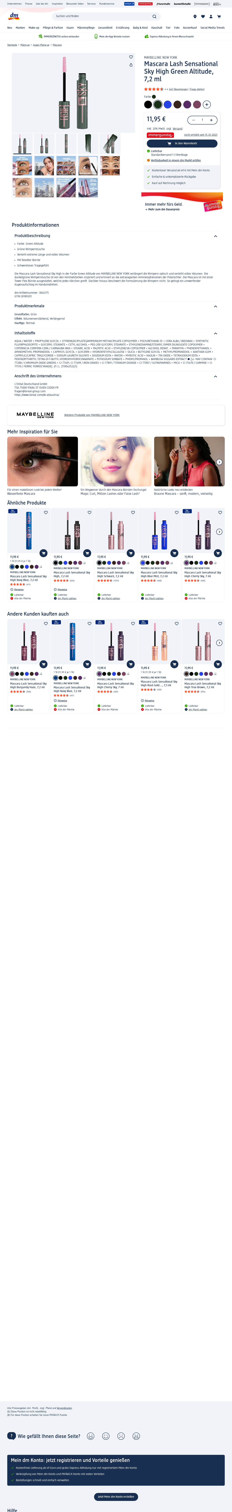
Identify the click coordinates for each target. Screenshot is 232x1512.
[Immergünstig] (145, 4)
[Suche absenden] (154, 16)
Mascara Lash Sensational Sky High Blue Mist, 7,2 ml (159, 574)
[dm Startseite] (13, 16)
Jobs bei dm (42, 4)
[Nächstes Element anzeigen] (219, 462)
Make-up (34, 27)
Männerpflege (86, 27)
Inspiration (57, 4)
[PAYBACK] (129, 4)
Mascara (57, 45)
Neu (9, 27)
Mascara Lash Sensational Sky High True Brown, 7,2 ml (203, 685)
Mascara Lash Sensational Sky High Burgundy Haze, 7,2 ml (28, 685)
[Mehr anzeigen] (207, 105)
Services (91, 4)
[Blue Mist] (27, 567)
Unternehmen (14, 4)
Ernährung (122, 27)
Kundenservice (106, 4)
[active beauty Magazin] (217, 4)
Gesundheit (105, 27)
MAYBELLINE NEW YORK (160, 57)
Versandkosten (64, 1408)
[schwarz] (55, 563)
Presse (28, 4)
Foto (176, 27)
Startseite (12, 45)
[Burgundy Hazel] (80, 563)
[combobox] (106, 16)
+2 (41, 566)
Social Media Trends (212, 27)
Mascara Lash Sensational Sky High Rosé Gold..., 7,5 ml (159, 683)
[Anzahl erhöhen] (211, 120)
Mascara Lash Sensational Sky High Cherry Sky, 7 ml (203, 574)
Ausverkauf (190, 27)
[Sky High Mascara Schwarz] (17, 567)
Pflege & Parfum (53, 27)
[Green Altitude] (22, 567)
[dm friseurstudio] (163, 4)
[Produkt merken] (131, 57)
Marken (20, 27)
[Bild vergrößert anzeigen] (73, 93)
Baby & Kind (140, 27)
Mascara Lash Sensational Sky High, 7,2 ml (72, 574)
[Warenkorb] (219, 16)
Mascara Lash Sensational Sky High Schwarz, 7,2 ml (115, 574)
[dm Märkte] (195, 16)
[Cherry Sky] (36, 567)
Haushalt (156, 27)
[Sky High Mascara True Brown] (32, 567)
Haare (70, 27)
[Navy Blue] (12, 567)
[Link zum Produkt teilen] (131, 65)
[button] (90, 1436)
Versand (177, 128)
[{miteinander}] (202, 4)
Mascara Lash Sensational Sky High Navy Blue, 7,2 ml (28, 578)
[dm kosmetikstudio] (182, 4)
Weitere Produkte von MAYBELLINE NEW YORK (91, 415)
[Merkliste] (203, 16)
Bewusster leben (75, 4)
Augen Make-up (41, 45)
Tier (168, 27)
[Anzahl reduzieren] (193, 120)
